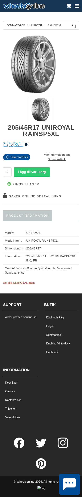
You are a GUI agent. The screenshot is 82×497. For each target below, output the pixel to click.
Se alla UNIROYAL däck (19, 282)
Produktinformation (27, 215)
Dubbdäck (52, 352)
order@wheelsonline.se (20, 317)
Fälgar (50, 326)
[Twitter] (41, 447)
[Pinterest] (41, 467)
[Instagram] (62, 447)
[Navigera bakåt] (73, 25)
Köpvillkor (11, 382)
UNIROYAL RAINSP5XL (42, 240)
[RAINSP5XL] (41, 64)
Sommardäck (54, 334)
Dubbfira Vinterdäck (58, 343)
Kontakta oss (13, 400)
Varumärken (12, 417)
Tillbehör (10, 408)
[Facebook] (19, 447)
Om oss (10, 391)
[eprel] (26, 144)
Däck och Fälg (55, 317)
